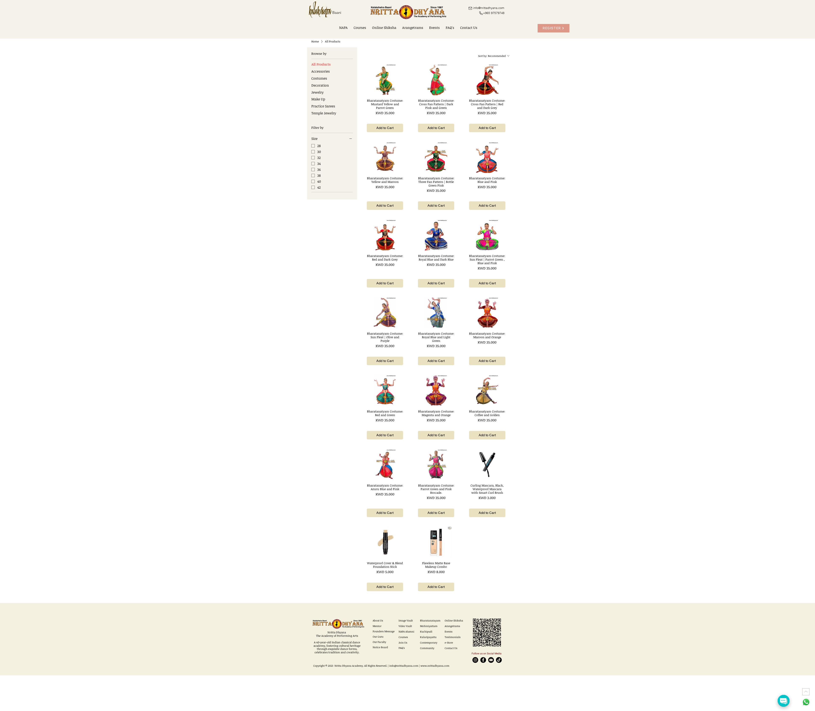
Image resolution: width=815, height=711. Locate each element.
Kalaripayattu (428, 637)
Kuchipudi (426, 631)
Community (427, 648)
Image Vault (406, 620)
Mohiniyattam (428, 626)
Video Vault (405, 626)
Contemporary (428, 642)
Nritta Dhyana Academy (348, 665)
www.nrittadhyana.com (434, 665)
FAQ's (402, 647)
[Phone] (481, 13)
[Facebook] (483, 660)
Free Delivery (384, 118)
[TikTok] (499, 660)
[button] (343, 27)
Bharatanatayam (430, 620)
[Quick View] (384, 79)
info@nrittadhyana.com (403, 665)
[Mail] (470, 8)
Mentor (377, 626)
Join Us (403, 642)
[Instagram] (475, 660)
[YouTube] (491, 660)
